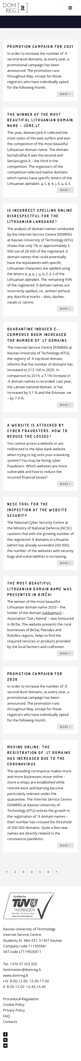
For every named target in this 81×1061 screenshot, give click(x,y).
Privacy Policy (14, 1010)
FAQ (6, 1016)
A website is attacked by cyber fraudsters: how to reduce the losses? (37, 431)
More (64, 94)
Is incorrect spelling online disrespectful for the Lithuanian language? (40, 216)
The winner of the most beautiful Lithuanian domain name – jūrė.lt (40, 120)
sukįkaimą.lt (51, 612)
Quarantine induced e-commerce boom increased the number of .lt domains (37, 335)
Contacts (10, 1021)
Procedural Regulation (21, 998)
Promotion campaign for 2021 (40, 46)
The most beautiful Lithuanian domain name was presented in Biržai (39, 589)
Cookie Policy (14, 1004)
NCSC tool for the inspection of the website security (37, 510)
